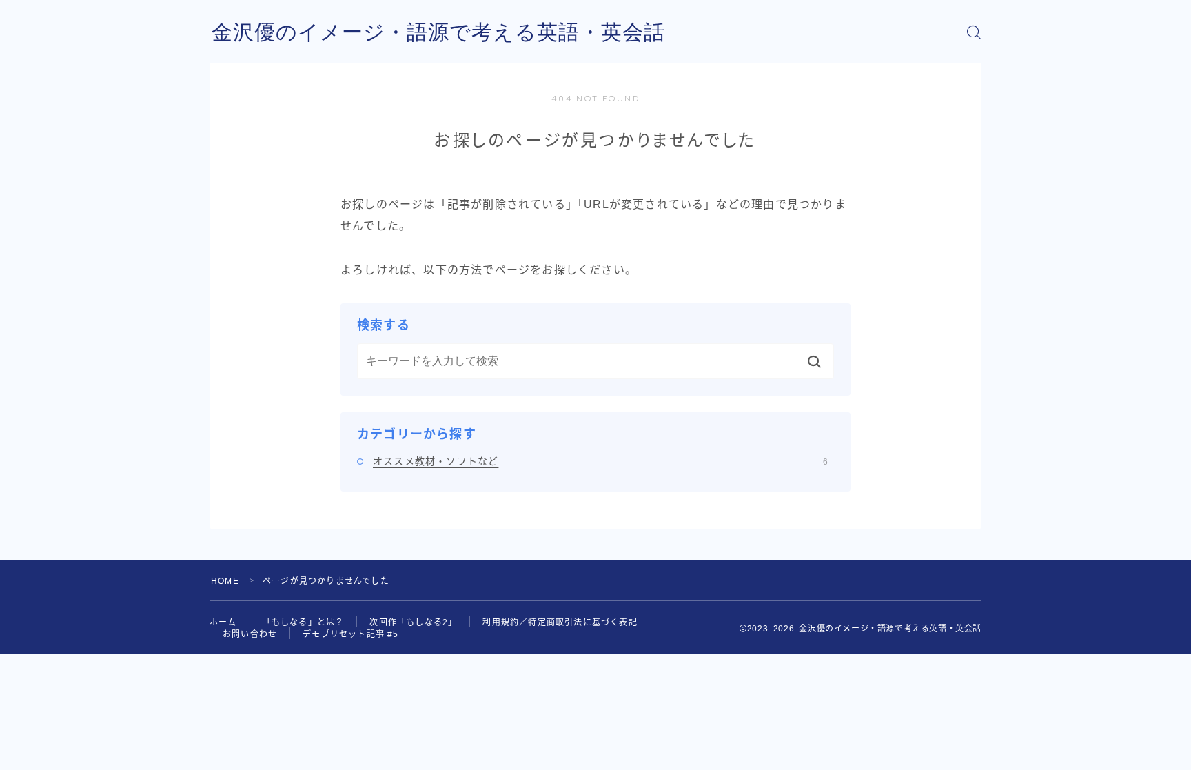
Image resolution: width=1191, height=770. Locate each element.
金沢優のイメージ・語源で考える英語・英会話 (438, 32)
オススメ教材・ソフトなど (600, 461)
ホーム (223, 622)
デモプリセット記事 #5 (350, 634)
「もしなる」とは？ (304, 622)
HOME (225, 581)
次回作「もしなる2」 (413, 622)
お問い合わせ (250, 634)
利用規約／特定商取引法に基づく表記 (559, 622)
